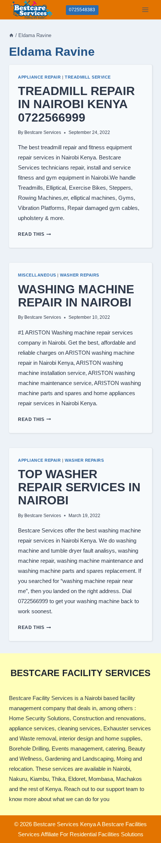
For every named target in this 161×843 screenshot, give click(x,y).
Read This (34, 234)
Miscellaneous (37, 275)
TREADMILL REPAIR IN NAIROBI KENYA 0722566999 (76, 104)
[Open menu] (145, 9)
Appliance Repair (39, 77)
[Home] (11, 35)
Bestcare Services (42, 132)
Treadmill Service (88, 77)
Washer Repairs (79, 275)
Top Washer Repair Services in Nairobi (79, 487)
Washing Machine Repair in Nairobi (76, 295)
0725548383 (82, 9)
